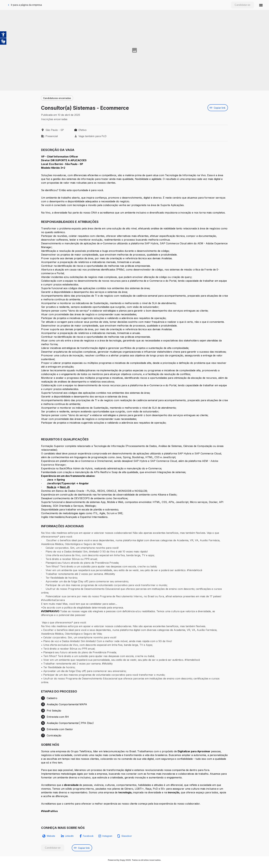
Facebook (88, 836)
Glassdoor (126, 836)
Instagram (107, 836)
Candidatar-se (242, 5)
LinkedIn (69, 836)
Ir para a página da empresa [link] (26, 5)
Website (51, 836)
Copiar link (219, 107)
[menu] (261, 5)
